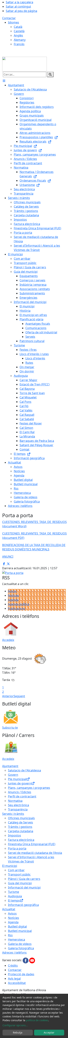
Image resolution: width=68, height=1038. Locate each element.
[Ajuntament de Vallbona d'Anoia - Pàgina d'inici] (24, 64)
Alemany (20, 40)
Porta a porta (17, 848)
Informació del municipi (24, 887)
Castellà (19, 31)
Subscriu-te (10, 728)
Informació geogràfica (23, 905)
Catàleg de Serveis (20, 822)
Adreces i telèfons (14, 953)
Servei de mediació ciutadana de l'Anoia (35, 853)
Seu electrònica (18, 805)
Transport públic (19, 874)
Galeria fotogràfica (21, 948)
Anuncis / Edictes (19, 792)
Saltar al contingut (18, 6)
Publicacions (16, 608)
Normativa (15, 801)
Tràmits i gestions (20, 827)
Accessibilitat (17, 983)
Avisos (12, 591)
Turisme (13, 892)
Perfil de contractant (22, 796)
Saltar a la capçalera (19, 2)
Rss (10, 935)
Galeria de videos (20, 944)
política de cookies (37, 1020)
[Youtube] (32, 960)
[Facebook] (26, 960)
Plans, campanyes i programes (29, 788)
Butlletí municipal (20, 931)
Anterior (8, 696)
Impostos (14, 835)
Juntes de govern (19, 783)
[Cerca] (50, 74)
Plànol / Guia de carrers (24, 879)
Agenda (13, 600)
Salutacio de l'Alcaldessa (24, 770)
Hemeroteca (16, 940)
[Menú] (4, 81)
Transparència (18, 809)
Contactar (9, 18)
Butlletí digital (17, 926)
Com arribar (16, 870)
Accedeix (8, 640)
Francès (19, 44)
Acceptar (49, 1032)
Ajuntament (10, 766)
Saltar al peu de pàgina (21, 11)
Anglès (18, 35)
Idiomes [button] (13, 22)
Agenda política (18, 604)
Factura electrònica (21, 840)
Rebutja (17, 1032)
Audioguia (15, 896)
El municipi (9, 866)
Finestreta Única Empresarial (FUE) (31, 844)
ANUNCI (7, 557)
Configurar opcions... (15, 1025)
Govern (13, 775)
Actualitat (8, 909)
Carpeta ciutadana (20, 831)
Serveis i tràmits (13, 814)
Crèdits (13, 966)
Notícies (13, 595)
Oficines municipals (21, 818)
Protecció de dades (21, 974)
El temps (14, 900)
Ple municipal (17, 779)
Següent (19, 696)
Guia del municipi (20, 883)
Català (18, 27)
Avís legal (14, 979)
